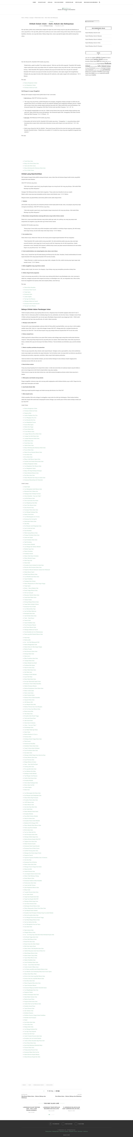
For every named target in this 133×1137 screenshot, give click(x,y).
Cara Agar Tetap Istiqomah (30, 1031)
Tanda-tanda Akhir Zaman (30, 165)
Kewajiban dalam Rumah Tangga (31, 716)
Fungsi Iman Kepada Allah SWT (31, 899)
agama (94, 57)
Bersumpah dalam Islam (29, 613)
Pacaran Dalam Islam (28, 429)
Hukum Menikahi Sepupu (29, 558)
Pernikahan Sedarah (28, 553)
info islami (102, 66)
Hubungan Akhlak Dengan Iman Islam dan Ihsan (34, 755)
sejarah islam (88, 73)
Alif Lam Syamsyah (28, 592)
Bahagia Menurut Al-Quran (30, 762)
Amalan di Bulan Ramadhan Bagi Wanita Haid (34, 1040)
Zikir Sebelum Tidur (28, 1010)
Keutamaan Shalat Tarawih (30, 289)
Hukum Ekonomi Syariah (29, 843)
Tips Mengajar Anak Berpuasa (30, 775)
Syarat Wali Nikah (28, 676)
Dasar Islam (41, 2)
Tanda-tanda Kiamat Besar (30, 718)
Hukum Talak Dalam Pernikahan (31, 556)
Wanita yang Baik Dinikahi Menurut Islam (33, 634)
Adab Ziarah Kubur (28, 720)
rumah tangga (106, 71)
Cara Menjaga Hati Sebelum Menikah (32, 546)
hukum (102, 63)
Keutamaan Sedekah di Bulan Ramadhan (33, 880)
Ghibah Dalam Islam (28, 440)
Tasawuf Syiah (27, 620)
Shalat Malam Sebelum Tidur (30, 997)
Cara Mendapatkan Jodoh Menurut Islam (33, 489)
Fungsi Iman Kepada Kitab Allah (31, 896)
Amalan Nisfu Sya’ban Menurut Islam (32, 1003)
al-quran (103, 57)
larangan (103, 68)
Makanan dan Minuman (91, 2)
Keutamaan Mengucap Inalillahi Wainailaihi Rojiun (35, 987)
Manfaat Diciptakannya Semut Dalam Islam (33, 688)
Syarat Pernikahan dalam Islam (31, 750)
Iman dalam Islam (28, 752)
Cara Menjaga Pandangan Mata (31, 512)
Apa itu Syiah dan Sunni (29, 528)
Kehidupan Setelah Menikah (30, 674)
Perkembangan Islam (28, 727)
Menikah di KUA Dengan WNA (31, 823)
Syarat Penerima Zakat (29, 759)
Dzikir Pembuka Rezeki (29, 695)
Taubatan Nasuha (28, 599)
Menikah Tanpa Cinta (29, 549)
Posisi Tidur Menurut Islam (30, 505)
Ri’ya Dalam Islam (28, 457)
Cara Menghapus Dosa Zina (30, 417)
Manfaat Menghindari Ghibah (30, 83)
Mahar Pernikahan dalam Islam (31, 658)
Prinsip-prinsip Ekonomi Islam (31, 1049)
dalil (98, 61)
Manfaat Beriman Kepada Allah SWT (32, 839)
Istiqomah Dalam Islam (29, 699)
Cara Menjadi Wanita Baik (30, 704)
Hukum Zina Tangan (28, 427)
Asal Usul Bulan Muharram (30, 611)
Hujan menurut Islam (28, 930)
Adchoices (85, 1131)
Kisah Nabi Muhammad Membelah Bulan (33, 1045)
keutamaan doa (98, 68)
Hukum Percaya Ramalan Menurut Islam (33, 452)
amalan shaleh (98, 59)
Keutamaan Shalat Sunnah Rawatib (31, 303)
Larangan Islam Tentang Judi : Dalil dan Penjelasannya (31, 1109)
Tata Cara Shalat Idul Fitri (30, 832)
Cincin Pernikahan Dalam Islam (31, 962)
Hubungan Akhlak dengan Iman (31, 836)
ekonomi (109, 61)
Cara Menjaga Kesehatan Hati (30, 1029)
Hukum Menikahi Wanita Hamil (31, 811)
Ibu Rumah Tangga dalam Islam (31, 937)
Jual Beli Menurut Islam (29, 498)
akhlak (98, 57)
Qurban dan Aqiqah (28, 537)
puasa (87, 71)
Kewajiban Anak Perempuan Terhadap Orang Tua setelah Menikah (38, 912)
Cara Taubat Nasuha (28, 894)
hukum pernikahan (94, 66)
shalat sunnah (97, 73)
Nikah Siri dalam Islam (29, 667)
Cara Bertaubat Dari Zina (29, 420)
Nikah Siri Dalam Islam (29, 818)
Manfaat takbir (27, 640)
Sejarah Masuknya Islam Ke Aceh (92, 32)
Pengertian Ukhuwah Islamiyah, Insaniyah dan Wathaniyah (37, 569)
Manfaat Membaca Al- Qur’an (30, 734)
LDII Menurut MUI (28, 702)
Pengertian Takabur (28, 992)
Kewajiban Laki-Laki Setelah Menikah (32, 1038)
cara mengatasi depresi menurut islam (32, 873)
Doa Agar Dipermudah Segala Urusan (32, 681)
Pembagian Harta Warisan (29, 581)
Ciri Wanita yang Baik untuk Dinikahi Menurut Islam (35, 969)
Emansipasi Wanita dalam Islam (31, 509)
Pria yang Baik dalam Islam (30, 769)
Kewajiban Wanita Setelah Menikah (32, 820)
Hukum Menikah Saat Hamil (30, 663)
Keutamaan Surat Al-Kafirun (30, 862)
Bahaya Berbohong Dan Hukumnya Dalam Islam (34, 168)
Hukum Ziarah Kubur (29, 514)
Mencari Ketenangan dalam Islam (31, 994)
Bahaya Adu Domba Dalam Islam (31, 163)
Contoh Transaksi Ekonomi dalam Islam (33, 1036)
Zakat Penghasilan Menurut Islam (31, 887)
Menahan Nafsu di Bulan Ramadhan (32, 697)
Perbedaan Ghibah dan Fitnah (30, 87)
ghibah (24, 1084)
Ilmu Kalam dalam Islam (29, 1022)
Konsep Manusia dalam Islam (30, 757)
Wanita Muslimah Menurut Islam (31, 473)
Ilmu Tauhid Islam (28, 809)
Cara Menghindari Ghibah (30, 85)
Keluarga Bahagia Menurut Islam (31, 602)
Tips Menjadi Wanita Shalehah (31, 910)
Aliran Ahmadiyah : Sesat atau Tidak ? (32, 496)
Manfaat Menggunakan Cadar (30, 644)
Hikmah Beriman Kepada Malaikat (31, 1054)
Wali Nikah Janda (28, 672)
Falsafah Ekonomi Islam (29, 871)
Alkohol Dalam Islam (29, 445)
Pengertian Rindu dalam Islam (30, 1001)
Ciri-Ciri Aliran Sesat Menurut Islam (32, 709)
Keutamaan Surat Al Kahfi (30, 606)
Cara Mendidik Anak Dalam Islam (31, 576)
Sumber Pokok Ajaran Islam (30, 778)
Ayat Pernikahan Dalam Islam (30, 539)
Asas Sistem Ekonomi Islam (30, 903)
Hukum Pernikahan (28, 551)
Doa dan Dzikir (59, 2)
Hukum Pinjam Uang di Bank (30, 955)
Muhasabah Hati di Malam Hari (31, 491)
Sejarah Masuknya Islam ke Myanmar (93, 36)
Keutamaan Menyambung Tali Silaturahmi (33, 480)
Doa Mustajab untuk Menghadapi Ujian (32, 526)
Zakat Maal (26, 523)
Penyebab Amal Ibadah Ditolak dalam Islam (33, 461)
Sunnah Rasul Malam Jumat (30, 597)
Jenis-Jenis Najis (27, 860)
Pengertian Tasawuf (28, 855)
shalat (93, 73)
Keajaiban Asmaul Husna (29, 1006)
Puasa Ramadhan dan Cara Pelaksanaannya (33, 632)
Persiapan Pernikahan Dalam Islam (31, 535)
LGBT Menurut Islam (29, 802)
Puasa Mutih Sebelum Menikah (31, 816)
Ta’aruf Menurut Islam (29, 431)
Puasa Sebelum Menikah (29, 544)
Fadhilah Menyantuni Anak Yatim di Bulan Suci (34, 950)
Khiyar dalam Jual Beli (29, 785)
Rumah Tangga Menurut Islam (30, 590)
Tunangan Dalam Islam (29, 660)
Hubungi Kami (55, 1131)
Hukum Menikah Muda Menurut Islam (32, 825)
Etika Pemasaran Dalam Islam (30, 651)
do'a (101, 61)
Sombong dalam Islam (29, 766)
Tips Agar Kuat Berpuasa (29, 299)
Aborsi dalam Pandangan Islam (31, 782)
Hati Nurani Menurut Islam (30, 627)
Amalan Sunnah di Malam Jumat (31, 967)
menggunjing (49, 1084)
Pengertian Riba (27, 413)
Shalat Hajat (27, 637)
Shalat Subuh (27, 562)
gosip (29, 1084)
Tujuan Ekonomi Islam (29, 1008)
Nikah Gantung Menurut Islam (31, 533)
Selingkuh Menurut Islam (29, 932)
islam (109, 66)
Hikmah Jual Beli (28, 869)
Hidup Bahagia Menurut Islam (30, 953)
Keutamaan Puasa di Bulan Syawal (31, 848)
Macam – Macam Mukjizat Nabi (31, 588)
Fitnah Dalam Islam (28, 161)
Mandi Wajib (27, 486)
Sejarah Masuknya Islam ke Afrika (92, 42)
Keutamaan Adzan (28, 294)
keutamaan (92, 68)
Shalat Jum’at (27, 656)
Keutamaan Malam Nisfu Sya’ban (31, 1052)
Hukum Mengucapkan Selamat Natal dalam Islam (35, 908)
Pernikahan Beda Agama (29, 665)
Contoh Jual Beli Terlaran (29, 885)
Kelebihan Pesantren (28, 1013)
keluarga (87, 68)
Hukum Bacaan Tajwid (29, 572)
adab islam (89, 57)
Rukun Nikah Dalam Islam (30, 670)
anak (104, 59)
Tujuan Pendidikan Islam (29, 622)
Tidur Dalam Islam (28, 713)
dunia (103, 61)
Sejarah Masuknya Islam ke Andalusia (93, 39)
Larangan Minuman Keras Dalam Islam (32, 433)
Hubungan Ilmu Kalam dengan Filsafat (32, 853)
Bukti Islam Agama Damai (30, 946)
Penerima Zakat (27, 736)
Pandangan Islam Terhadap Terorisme (32, 493)
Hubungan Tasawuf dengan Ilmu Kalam (33, 866)
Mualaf (25, 1020)
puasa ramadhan (93, 71)
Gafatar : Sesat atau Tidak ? (30, 725)
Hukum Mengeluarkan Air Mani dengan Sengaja (34, 583)
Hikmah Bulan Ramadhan (29, 287)
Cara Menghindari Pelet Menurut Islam (32, 466)
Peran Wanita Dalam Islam (30, 1043)
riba (66, 121)
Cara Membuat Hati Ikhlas (30, 771)
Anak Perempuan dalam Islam (30, 834)
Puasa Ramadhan (28, 530)
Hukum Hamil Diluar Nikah (30, 973)
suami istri (102, 73)
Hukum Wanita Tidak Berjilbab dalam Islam (34, 948)
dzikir (106, 61)
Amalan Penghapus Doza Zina (30, 415)
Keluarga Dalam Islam (29, 653)
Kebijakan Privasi (73, 1131)
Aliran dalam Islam (28, 1024)
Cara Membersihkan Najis (29, 609)
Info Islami (78, 2)
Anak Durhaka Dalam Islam (30, 615)
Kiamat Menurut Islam (29, 878)
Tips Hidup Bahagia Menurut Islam (32, 919)
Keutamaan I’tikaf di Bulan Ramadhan (32, 683)
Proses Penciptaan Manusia (30, 625)
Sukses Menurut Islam (29, 804)
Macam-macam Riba (28, 711)
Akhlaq (50, 2)
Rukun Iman (27, 789)
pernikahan (106, 70)
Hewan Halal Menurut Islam (30, 939)
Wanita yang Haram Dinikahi (30, 827)
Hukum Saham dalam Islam (30, 864)
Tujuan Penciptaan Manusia (30, 985)
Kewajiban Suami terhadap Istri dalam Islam (34, 565)
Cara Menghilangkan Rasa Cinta (31, 990)
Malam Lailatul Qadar (29, 690)
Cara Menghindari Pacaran (30, 422)
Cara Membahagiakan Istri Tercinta (32, 516)
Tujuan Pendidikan (28, 579)
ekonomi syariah (94, 63)
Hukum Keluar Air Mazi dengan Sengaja (33, 646)
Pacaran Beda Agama (28, 424)
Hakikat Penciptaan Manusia (30, 686)
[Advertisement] (51, 49)
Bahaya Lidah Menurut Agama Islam (32, 459)
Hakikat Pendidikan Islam (29, 960)
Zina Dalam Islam (28, 454)
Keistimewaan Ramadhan (29, 743)
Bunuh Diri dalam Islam (29, 941)
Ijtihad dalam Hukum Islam (30, 521)
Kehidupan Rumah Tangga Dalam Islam (33, 739)
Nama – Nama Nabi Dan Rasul (31, 764)
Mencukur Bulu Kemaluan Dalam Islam (33, 567)
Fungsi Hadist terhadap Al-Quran (31, 604)
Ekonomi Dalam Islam (29, 1047)
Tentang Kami (48, 1131)
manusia (90, 70)
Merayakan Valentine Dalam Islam (31, 595)
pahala (101, 70)
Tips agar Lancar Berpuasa (30, 305)
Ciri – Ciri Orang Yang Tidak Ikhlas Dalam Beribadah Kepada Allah (39, 934)
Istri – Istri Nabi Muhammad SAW (31, 642)
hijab (98, 63)
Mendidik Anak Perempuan (30, 1017)
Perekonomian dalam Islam (30, 883)
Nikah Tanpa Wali (28, 560)
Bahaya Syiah (27, 889)
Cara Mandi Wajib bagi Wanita (31, 729)
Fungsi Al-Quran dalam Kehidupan (31, 748)
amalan (91, 59)
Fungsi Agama (27, 292)
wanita (94, 75)
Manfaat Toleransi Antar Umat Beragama (33, 706)
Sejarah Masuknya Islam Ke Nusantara (93, 46)
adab (86, 57)
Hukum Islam (69, 2)
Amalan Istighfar (28, 296)
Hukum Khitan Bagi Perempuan (31, 797)
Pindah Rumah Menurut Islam (30, 574)
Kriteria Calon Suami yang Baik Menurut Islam (34, 976)
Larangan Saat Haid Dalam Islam (31, 436)
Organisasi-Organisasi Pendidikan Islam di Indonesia (35, 857)
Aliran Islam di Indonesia (29, 722)
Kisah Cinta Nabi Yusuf (29, 1033)
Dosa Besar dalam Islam (29, 475)
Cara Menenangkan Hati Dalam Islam (32, 793)
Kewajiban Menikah (28, 780)
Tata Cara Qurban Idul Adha (30, 922)
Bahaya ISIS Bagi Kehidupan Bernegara (33, 470)
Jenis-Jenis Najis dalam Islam (30, 807)
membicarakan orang (38, 1084)
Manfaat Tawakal (28, 649)
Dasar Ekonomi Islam (29, 507)
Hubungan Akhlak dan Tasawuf (31, 301)
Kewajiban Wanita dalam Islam (31, 800)
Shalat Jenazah (27, 741)
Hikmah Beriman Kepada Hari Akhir (32, 1056)
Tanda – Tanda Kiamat (29, 618)
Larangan (31, 17)
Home (34, 2)
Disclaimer (80, 1131)
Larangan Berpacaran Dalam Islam (31, 438)
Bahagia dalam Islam (28, 1026)
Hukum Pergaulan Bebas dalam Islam (32, 983)
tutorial (90, 75)
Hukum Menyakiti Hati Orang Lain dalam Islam (34, 477)
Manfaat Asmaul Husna (29, 999)
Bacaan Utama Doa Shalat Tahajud (31, 944)
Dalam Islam (93, 61)
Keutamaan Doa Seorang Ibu (30, 519)
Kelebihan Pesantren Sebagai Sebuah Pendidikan (34, 1015)
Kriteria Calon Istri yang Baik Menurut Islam (34, 978)
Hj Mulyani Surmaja (48, 25)
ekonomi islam (88, 63)
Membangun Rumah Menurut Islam (32, 906)
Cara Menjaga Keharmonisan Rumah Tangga (34, 917)
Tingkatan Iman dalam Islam (30, 841)
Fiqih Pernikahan (28, 542)
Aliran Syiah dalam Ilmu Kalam (31, 500)
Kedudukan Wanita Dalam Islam (31, 746)
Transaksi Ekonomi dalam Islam (31, 892)
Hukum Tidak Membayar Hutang (31, 876)
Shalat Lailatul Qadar (29, 693)
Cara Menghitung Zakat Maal (30, 503)
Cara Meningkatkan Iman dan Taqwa (32, 924)
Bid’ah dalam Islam (28, 830)
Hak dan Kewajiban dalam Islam (31, 915)
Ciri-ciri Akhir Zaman (29, 170)
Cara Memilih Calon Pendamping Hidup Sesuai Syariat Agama (38, 971)
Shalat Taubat (27, 732)
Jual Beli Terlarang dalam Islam (31, 850)
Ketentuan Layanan (64, 1131)
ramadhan (99, 71)
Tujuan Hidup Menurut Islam (30, 957)
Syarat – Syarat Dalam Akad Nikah (32, 964)
